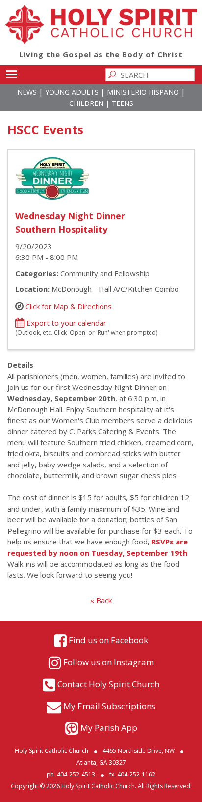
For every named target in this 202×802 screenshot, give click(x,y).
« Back (101, 600)
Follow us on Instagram (108, 661)
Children (86, 103)
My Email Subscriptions (109, 705)
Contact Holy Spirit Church (108, 683)
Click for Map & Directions (68, 306)
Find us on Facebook (108, 639)
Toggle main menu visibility (11, 74)
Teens (122, 103)
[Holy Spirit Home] (101, 41)
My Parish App (108, 727)
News (27, 92)
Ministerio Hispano (143, 92)
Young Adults (72, 92)
